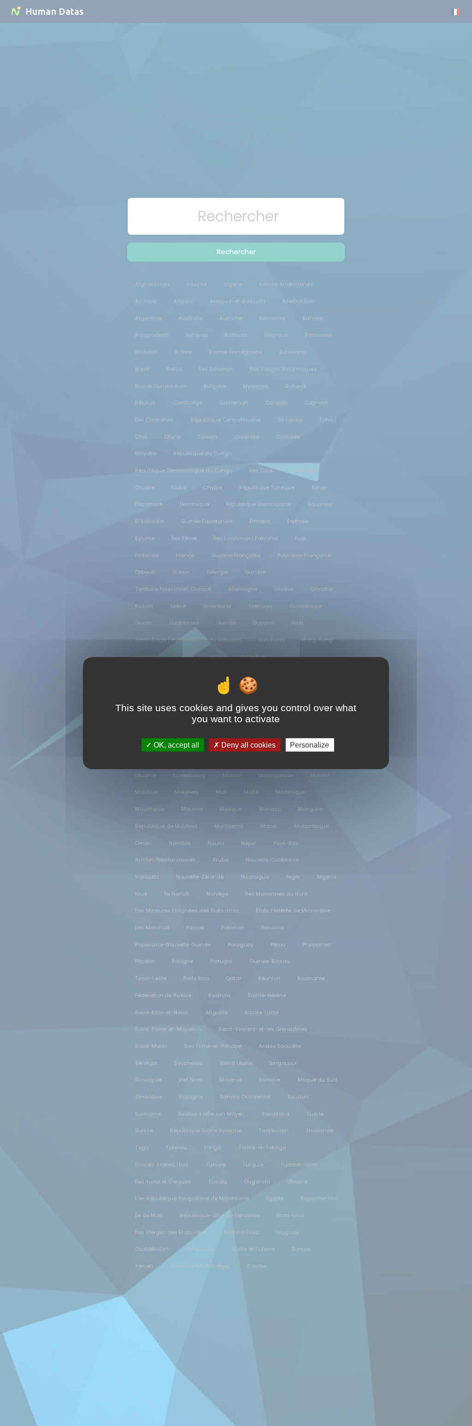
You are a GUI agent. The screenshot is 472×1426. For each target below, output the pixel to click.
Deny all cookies (247, 745)
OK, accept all (175, 745)
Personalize (309, 745)
